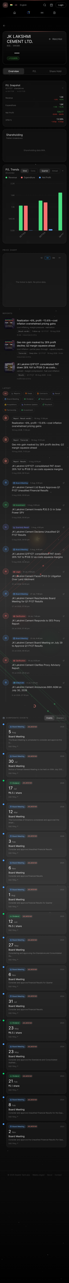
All (5, 393)
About (49, 1175)
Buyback (48, 404)
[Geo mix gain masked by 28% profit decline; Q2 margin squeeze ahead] (34, 349)
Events (49, 718)
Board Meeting (13, 399)
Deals (30, 393)
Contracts (44, 393)
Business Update (31, 404)
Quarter (45, 171)
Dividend (29, 399)
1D (42, 258)
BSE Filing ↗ (13, 746)
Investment (28, 410)
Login (60, 5)
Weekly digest (38, 1175)
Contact (58, 1175)
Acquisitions (12, 404)
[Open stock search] (44, 5)
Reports (17, 393)
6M (53, 258)
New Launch (46, 399)
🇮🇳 (11, 5)
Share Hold (55, 71)
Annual (55, 171)
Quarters (60, 718)
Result (57, 393)
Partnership (11, 410)
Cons (33, 171)
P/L (34, 71)
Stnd (25, 171)
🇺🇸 (16, 5)
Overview (13, 71)
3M (47, 258)
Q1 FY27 (45, 331)
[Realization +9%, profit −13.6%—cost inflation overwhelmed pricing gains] (34, 327)
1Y (60, 258)
